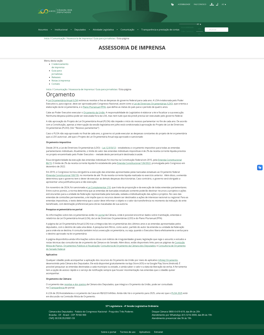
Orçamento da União (94, 112)
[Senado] (217, 4)
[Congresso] (211, 4)
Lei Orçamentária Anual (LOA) (63, 100)
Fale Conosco (200, 4)
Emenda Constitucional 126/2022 (134, 163)
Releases (56, 77)
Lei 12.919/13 (109, 147)
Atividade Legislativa (103, 29)
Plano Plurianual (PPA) (94, 106)
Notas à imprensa (61, 80)
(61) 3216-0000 (189, 314)
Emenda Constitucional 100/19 (62, 175)
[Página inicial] (55, 11)
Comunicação (127, 29)
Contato (56, 83)
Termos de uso (127, 331)
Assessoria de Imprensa (79, 38)
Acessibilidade (184, 4)
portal (101, 214)
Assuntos (43, 29)
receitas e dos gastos (75, 284)
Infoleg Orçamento (168, 260)
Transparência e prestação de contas (160, 29)
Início (47, 38)
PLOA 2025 (176, 293)
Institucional (61, 29)
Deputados (80, 29)
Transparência (57, 287)
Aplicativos (144, 331)
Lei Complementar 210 (99, 187)
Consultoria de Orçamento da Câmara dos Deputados (128, 245)
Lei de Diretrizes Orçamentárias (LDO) (153, 103)
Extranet (158, 331)
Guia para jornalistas (104, 38)
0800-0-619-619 (177, 311)
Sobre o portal (108, 331)
